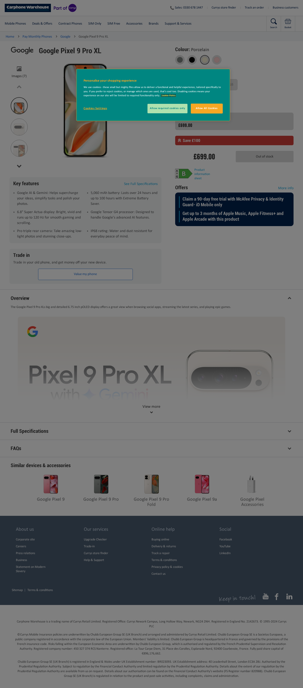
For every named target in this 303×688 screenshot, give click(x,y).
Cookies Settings (95, 108)
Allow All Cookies (207, 108)
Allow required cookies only (167, 108)
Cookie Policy (168, 95)
